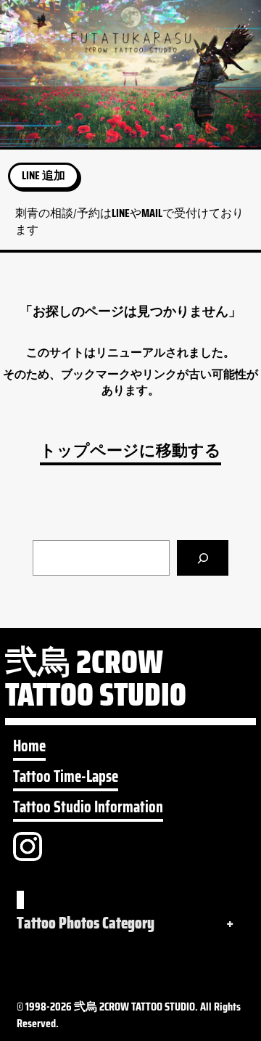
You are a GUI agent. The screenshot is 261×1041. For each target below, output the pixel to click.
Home (29, 746)
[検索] (202, 558)
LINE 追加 (43, 175)
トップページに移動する (130, 450)
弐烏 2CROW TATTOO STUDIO (95, 682)
